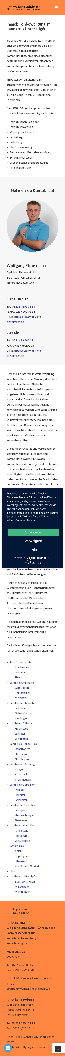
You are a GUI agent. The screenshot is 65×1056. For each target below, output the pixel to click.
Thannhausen (23, 779)
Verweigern (33, 541)
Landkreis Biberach (22, 703)
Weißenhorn (22, 840)
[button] (56, 7)
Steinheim (21, 820)
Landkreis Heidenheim (23, 805)
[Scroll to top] (58, 1048)
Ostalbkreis (17, 845)
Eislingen (20, 794)
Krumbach (21, 774)
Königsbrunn (23, 692)
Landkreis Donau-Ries (23, 743)
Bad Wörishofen (25, 881)
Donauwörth (22, 748)
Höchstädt (21, 728)
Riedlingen (21, 718)
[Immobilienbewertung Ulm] (23, 7)
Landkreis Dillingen (21, 723)
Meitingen (21, 697)
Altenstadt (21, 830)
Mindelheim (22, 886)
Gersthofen (22, 687)
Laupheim (21, 708)
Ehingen (19, 677)
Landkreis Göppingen (23, 784)
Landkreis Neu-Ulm (22, 825)
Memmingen (22, 891)
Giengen (20, 810)
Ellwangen (21, 861)
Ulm (12, 871)
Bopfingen (21, 856)
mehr (33, 549)
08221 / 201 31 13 (23, 306)
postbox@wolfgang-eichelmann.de (28, 988)
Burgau (19, 769)
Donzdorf (21, 789)
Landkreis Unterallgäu (23, 876)
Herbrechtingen (24, 815)
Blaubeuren (22, 667)
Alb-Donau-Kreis (20, 662)
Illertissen (21, 835)
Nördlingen (22, 759)
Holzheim (21, 754)
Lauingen (20, 733)
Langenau (20, 672)
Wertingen (21, 738)
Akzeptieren (33, 532)
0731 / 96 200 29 (22, 340)
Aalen (18, 850)
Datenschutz (21, 912)
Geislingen (21, 799)
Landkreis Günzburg (22, 764)
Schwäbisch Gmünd (27, 866)
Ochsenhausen (23, 713)
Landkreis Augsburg (22, 682)
